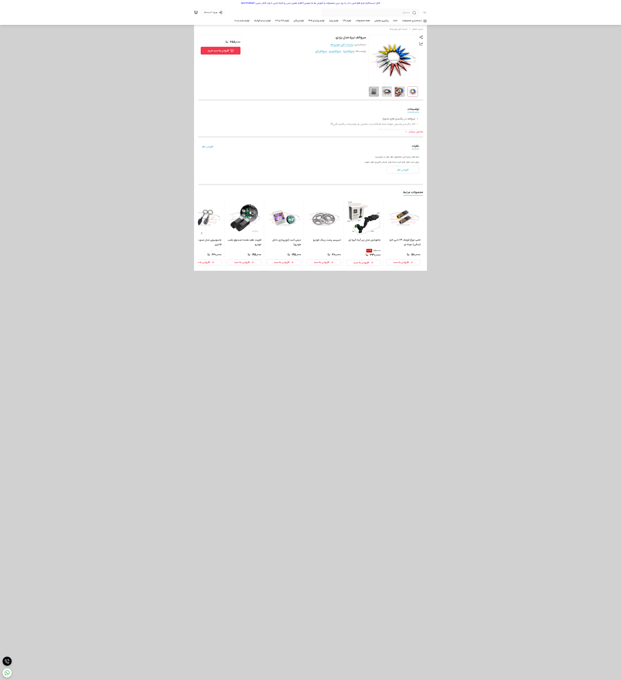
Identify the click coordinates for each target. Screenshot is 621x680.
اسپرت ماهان (417, 29)
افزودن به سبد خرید (218, 50)
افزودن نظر (207, 146)
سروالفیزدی (335, 51)
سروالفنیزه (348, 51)
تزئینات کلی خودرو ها (398, 29)
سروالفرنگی (321, 51)
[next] (202, 233)
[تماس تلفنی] (7, 661)
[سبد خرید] (196, 12)
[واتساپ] (7, 672)
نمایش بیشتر (416, 131)
